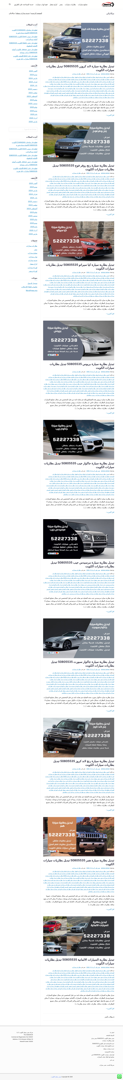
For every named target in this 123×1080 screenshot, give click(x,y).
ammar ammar (105, 74)
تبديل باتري (90, 84)
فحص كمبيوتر (65, 93)
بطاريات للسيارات (93, 81)
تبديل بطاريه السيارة (73, 88)
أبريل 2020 (33, 118)
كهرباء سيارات (32, 268)
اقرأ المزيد (110, 115)
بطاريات (107, 79)
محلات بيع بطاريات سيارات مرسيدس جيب (78, 594)
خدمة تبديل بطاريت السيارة (73, 90)
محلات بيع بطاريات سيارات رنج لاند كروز (78, 792)
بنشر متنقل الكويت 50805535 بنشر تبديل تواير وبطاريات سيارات (102, 1039)
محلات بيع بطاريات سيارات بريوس (101, 395)
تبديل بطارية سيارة (105, 86)
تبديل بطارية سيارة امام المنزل (91, 86)
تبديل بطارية (60, 84)
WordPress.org (31, 290)
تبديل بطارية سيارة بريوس (76, 384)
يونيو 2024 (33, 75)
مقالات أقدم (109, 1017)
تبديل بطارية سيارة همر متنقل (100, 882)
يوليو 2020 (33, 107)
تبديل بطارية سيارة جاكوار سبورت (74, 681)
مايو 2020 (33, 114)
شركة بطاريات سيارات (94, 93)
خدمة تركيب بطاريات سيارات (58, 90)
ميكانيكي (75, 97)
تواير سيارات (33, 257)
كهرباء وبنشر (33, 271)
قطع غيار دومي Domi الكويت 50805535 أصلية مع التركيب (23, 38)
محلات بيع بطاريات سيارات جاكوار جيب (78, 494)
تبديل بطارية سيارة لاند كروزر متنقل (95, 88)
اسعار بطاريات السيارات (92, 77)
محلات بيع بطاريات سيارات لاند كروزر (88, 97)
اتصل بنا (112, 1032)
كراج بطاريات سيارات (104, 95)
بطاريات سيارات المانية (77, 79)
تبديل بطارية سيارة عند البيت (57, 86)
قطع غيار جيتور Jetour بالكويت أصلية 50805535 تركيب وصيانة (24, 51)
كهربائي (70, 95)
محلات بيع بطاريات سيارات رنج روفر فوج (78, 196)
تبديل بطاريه (82, 88)
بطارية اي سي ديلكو (79, 81)
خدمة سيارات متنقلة (108, 1049)
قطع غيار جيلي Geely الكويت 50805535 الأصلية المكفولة (23, 44)
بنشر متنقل (97, 84)
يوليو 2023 (33, 100)
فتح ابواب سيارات (42, 4)
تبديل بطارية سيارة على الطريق (74, 86)
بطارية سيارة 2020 (68, 81)
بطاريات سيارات (70, 4)
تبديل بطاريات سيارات (69, 84)
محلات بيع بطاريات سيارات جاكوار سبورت (78, 693)
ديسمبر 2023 (32, 89)
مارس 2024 (33, 78)
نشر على (93, 74)
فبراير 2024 (33, 82)
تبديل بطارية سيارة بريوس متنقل (59, 384)
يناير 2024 (33, 85)
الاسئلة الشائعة (110, 1035)
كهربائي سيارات (105, 196)
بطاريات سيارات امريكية (63, 79)
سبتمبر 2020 (32, 103)
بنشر (61, 4)
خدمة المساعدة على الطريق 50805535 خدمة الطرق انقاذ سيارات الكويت (103, 1045)
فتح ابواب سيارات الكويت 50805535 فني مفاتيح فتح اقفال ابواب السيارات (102, 1056)
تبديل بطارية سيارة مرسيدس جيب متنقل (91, 585)
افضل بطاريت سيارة (72, 77)
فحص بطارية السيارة (74, 93)
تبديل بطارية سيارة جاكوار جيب (74, 483)
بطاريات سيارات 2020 (89, 79)
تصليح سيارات (82, 4)
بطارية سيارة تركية (58, 81)
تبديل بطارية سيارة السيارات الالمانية (90, 979)
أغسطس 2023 (32, 96)
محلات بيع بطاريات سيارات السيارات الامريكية (98, 991)
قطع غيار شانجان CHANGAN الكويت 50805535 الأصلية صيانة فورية (24, 31)
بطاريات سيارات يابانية (105, 81)
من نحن (112, 1060)
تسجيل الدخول (32, 283)
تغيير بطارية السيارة (86, 90)
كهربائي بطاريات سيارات (61, 95)
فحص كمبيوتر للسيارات (55, 93)
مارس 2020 (33, 122)
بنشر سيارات (102, 1065)
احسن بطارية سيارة (104, 77)
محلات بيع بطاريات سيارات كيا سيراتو (88, 296)
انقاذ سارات (63, 77)
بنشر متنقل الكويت (56, 1076)
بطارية (87, 81)
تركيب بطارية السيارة (105, 90)
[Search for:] (23, 129)
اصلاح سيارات (81, 77)
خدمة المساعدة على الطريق (23, 4)
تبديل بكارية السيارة (62, 88)
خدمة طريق (106, 192)
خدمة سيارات (32, 260)
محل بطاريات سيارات (104, 97)
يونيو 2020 (33, 111)
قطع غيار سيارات (104, 194)
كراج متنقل (53, 4)
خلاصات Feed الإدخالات (29, 287)
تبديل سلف (108, 190)
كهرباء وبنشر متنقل (78, 95)
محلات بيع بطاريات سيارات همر (101, 891)
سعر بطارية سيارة (106, 93)
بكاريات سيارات (107, 84)
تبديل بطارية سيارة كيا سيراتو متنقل (95, 287)
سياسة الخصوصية (109, 1052)
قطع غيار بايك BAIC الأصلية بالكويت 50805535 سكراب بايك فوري (25, 57)
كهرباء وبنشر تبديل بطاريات (90, 95)
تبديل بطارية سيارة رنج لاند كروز (74, 781)
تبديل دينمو (54, 88)
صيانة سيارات (84, 93)
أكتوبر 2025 (33, 71)
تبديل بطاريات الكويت (81, 84)
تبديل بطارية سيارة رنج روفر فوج (74, 185)
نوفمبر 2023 (33, 93)
